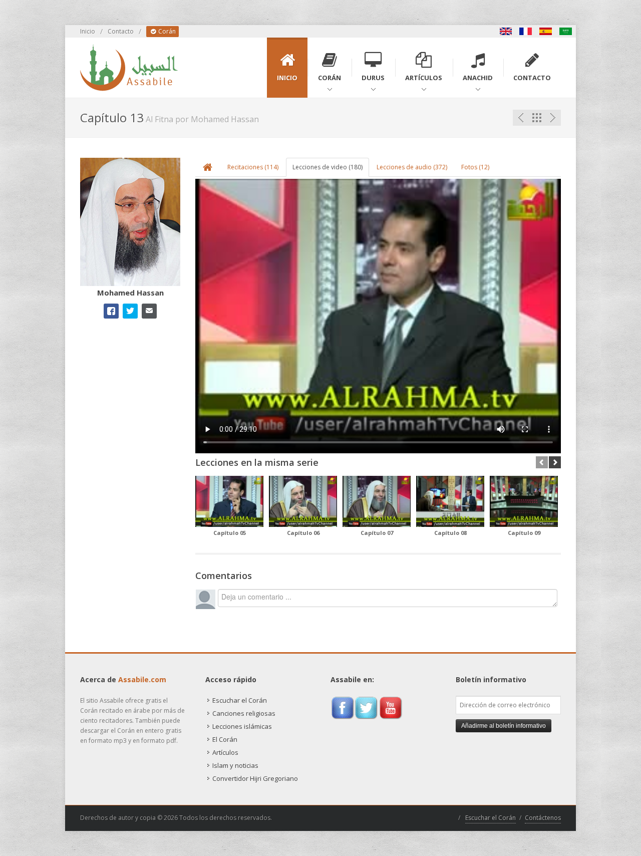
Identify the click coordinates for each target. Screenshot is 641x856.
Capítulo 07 (377, 532)
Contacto (121, 31)
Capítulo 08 (450, 532)
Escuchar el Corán (239, 700)
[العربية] (566, 31)
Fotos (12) (475, 167)
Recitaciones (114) (252, 167)
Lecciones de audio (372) (412, 167)
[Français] (526, 31)
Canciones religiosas (243, 713)
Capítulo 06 (303, 532)
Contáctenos (543, 817)
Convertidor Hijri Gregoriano (255, 778)
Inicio (87, 31)
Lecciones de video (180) (327, 167)
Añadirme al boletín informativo (503, 725)
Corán (166, 31)
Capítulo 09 (524, 532)
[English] (506, 31)
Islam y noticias (235, 765)
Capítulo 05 (229, 532)
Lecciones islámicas (242, 726)
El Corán (224, 739)
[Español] (546, 31)
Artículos (225, 752)
